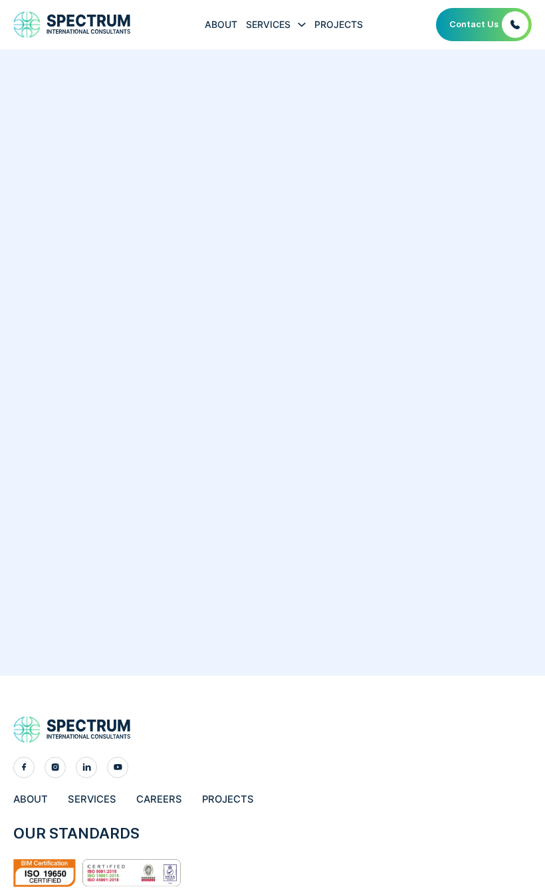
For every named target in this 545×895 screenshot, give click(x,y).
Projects (338, 24)
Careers (159, 799)
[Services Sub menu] (301, 24)
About (221, 24)
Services (268, 24)
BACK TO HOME (273, 453)
